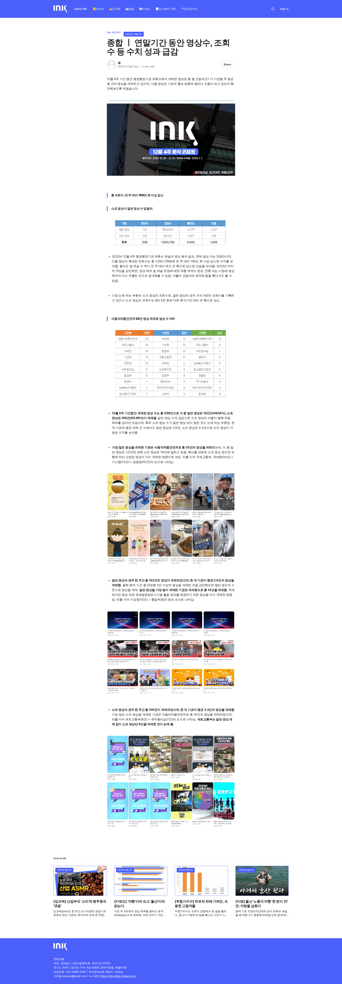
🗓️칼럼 (129, 9)
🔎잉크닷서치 (189, 9)
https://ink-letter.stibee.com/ (118, 976)
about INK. (81, 9)
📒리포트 (98, 9)
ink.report (114, 32)
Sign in (284, 9)
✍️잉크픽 (114, 9)
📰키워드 (145, 9)
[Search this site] (273, 9)
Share (227, 64)
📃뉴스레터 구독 (166, 9)
